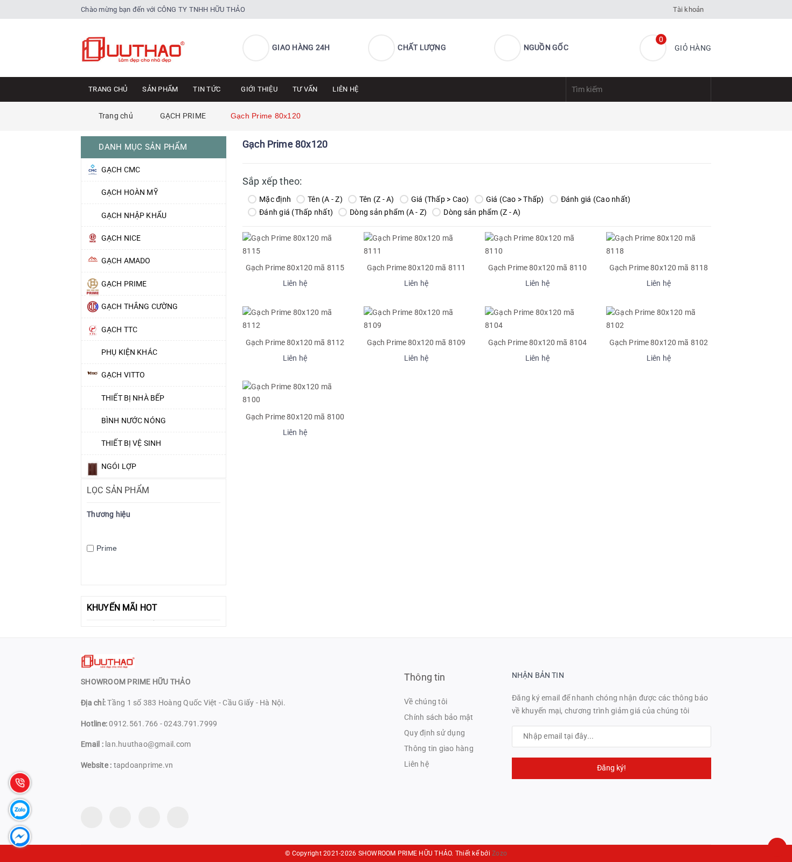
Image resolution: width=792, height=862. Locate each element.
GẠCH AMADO (125, 260)
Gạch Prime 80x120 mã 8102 (658, 342)
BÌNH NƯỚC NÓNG (133, 420)
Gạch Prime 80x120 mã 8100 (295, 416)
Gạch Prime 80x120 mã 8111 (416, 267)
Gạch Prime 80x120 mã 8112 (295, 342)
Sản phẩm (160, 89)
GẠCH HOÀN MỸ (129, 192)
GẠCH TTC (119, 329)
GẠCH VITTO (123, 374)
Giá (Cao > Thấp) (515, 199)
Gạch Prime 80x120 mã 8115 (295, 267)
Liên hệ (345, 89)
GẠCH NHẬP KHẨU (133, 215)
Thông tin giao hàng (439, 748)
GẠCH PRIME (124, 283)
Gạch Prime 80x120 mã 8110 (537, 267)
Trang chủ (107, 89)
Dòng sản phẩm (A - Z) (388, 212)
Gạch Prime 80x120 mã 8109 (416, 342)
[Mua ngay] (280, 285)
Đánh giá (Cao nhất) (596, 199)
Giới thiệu (259, 89)
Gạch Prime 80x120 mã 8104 (537, 342)
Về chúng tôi (425, 701)
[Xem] (306, 285)
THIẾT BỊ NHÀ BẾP (132, 398)
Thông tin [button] (425, 677)
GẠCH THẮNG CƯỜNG (139, 306)
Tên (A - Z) (325, 199)
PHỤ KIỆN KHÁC (129, 352)
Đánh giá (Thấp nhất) (296, 212)
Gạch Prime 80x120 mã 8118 (658, 267)
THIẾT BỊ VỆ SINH (131, 443)
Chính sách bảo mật (439, 717)
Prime (106, 548)
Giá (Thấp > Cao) (440, 199)
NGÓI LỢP (118, 466)
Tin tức (206, 89)
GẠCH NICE (121, 238)
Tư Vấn (305, 89)
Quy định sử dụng (434, 732)
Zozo (499, 853)
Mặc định (275, 199)
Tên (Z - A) (376, 199)
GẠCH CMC (120, 169)
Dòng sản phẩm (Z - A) (481, 212)
